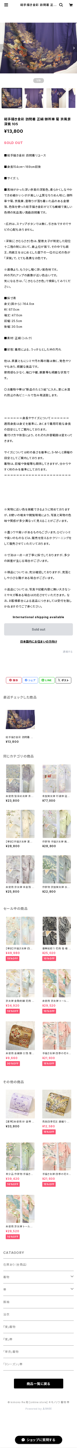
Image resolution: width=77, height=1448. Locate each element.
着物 (6, 1277)
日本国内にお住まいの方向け (38, 641)
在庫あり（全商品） (15, 1264)
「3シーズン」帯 (12, 1364)
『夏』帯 (8, 1339)
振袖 (6, 1302)
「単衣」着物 (11, 1351)
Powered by (34, 1408)
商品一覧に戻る (39, 1384)
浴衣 (6, 1314)
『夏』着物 (9, 1326)
